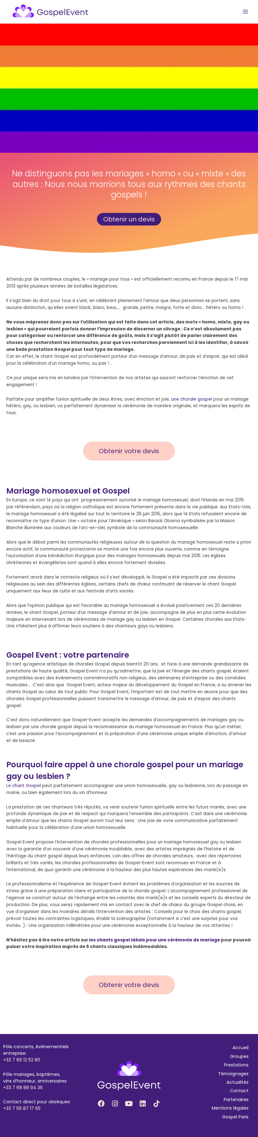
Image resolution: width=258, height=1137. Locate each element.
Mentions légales (230, 1108)
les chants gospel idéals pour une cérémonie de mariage (154, 940)
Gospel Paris (235, 1117)
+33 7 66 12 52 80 (21, 1060)
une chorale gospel (191, 399)
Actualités (238, 1082)
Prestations (236, 1065)
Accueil (241, 1047)
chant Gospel (26, 786)
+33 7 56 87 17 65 (22, 1108)
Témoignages (233, 1074)
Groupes (239, 1056)
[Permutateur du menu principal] (245, 11)
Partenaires (236, 1099)
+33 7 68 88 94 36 (23, 1087)
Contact (239, 1091)
